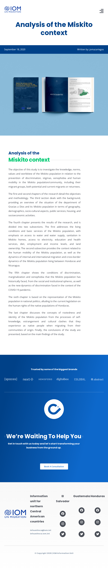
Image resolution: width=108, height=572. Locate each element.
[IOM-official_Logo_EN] (12, 7)
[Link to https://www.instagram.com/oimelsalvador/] (63, 524)
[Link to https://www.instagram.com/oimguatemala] (82, 522)
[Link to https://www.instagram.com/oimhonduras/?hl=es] (98, 522)
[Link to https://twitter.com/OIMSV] (63, 534)
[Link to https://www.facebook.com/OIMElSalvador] (63, 514)
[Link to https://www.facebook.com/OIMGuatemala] (82, 510)
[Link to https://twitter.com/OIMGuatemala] (82, 534)
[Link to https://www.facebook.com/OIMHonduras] (98, 510)
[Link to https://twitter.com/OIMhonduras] (98, 534)
